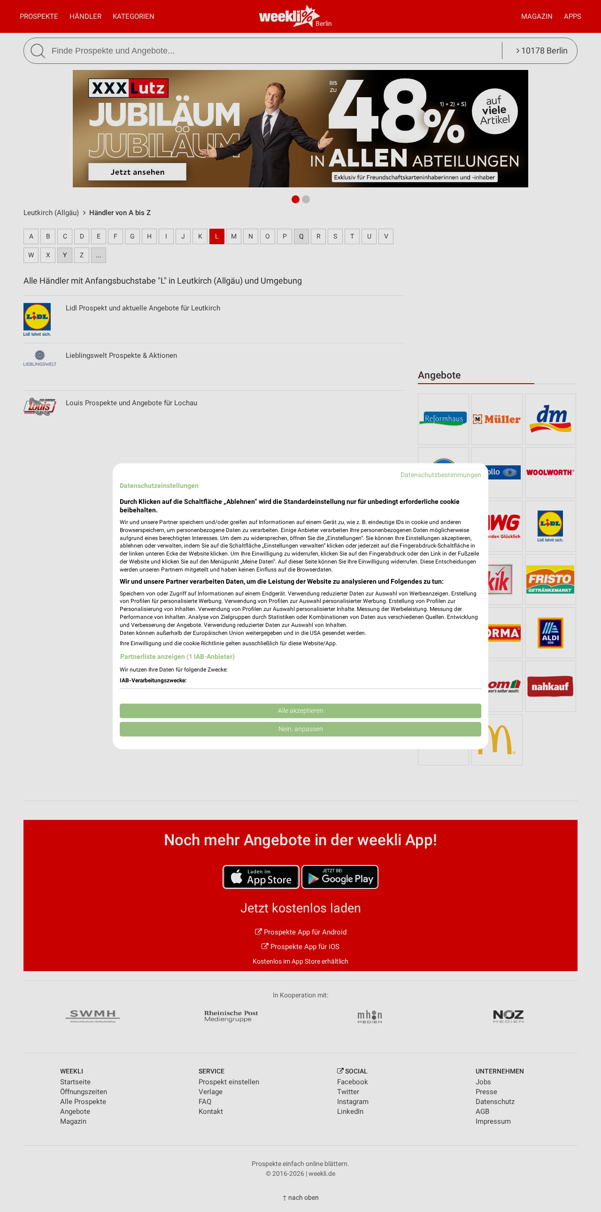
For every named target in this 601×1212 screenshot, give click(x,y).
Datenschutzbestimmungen (441, 475)
